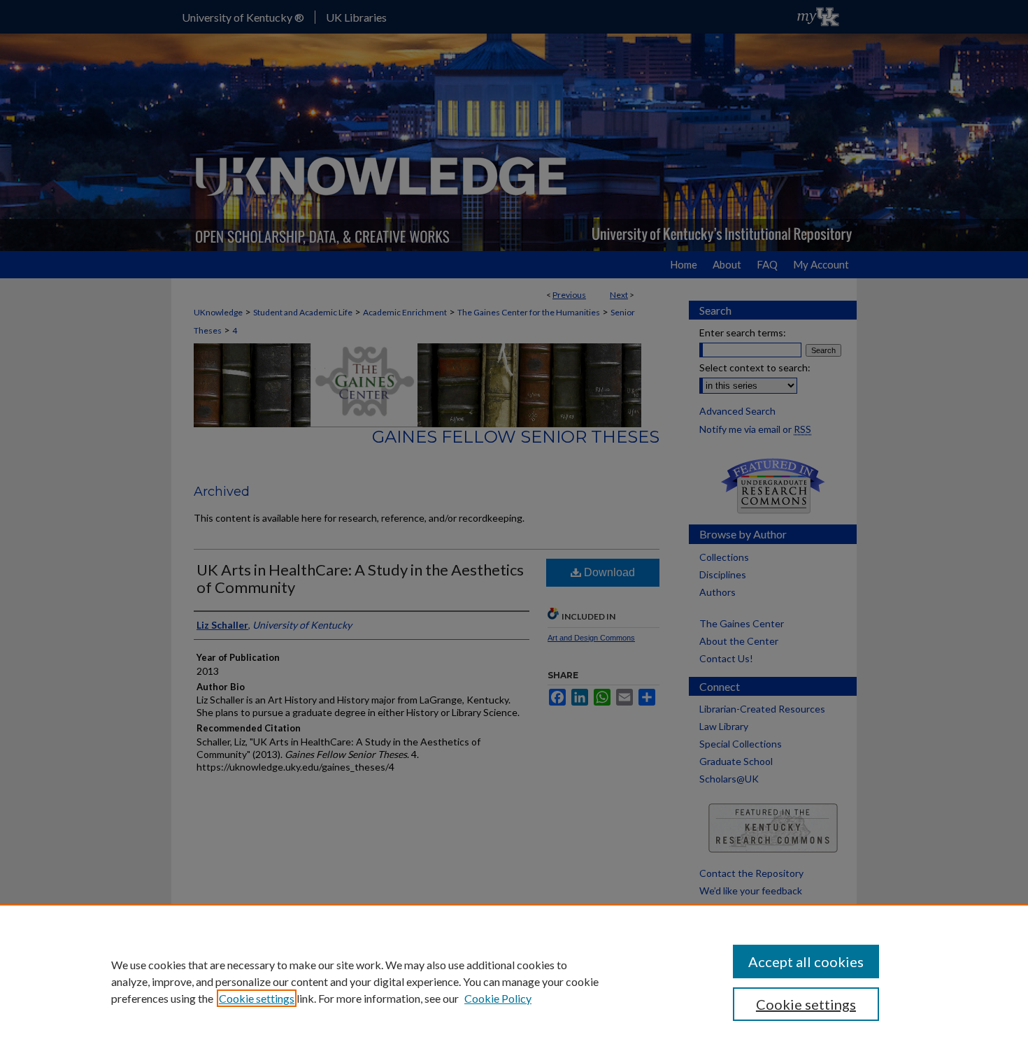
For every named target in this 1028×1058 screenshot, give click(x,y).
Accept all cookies (806, 961)
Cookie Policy (497, 998)
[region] (514, 981)
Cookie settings (256, 998)
